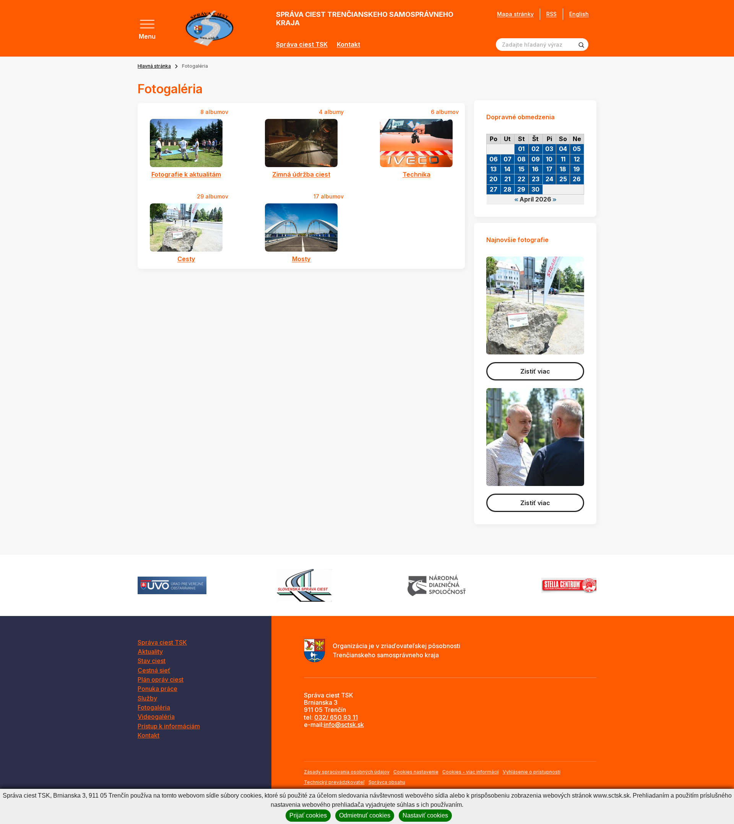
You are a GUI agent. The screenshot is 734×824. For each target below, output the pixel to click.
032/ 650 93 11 (336, 717)
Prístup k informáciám (169, 726)
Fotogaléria (154, 707)
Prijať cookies (308, 815)
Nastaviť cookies (425, 815)
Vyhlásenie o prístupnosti (531, 772)
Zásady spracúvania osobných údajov (347, 772)
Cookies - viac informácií (470, 772)
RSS (551, 14)
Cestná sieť (154, 670)
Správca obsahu (387, 782)
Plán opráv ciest (161, 679)
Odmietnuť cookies (364, 815)
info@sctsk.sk (344, 724)
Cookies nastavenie (415, 772)
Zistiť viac (535, 371)
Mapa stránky (515, 14)
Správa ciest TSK (302, 44)
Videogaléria (156, 716)
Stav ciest (152, 661)
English (579, 14)
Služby (147, 698)
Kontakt (348, 44)
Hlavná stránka (154, 66)
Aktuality (150, 651)
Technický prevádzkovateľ (334, 782)
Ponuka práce (157, 688)
